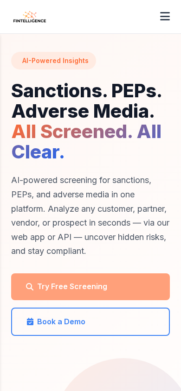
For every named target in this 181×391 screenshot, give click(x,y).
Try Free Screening (72, 286)
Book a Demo (61, 321)
